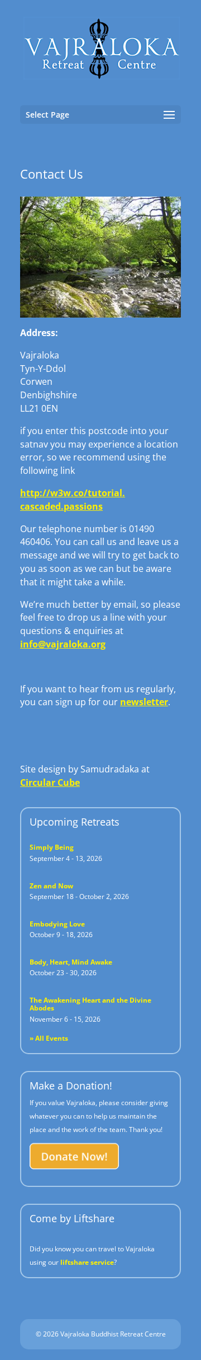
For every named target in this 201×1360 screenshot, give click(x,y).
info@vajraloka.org (63, 644)
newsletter (144, 702)
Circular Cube (50, 782)
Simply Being (52, 847)
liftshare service (87, 1262)
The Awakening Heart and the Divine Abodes (90, 1004)
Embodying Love (57, 924)
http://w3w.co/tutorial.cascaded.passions (72, 500)
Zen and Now (51, 886)
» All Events (49, 1038)
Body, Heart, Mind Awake (71, 962)
